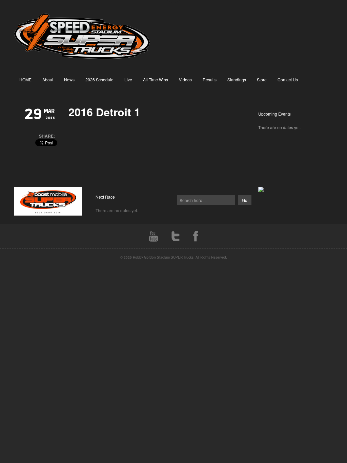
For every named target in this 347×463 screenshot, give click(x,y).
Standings (236, 79)
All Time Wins (155, 79)
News (69, 79)
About (47, 79)
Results (210, 79)
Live (128, 79)
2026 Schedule (99, 79)
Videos (185, 79)
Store (262, 79)
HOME (25, 79)
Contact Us (288, 79)
